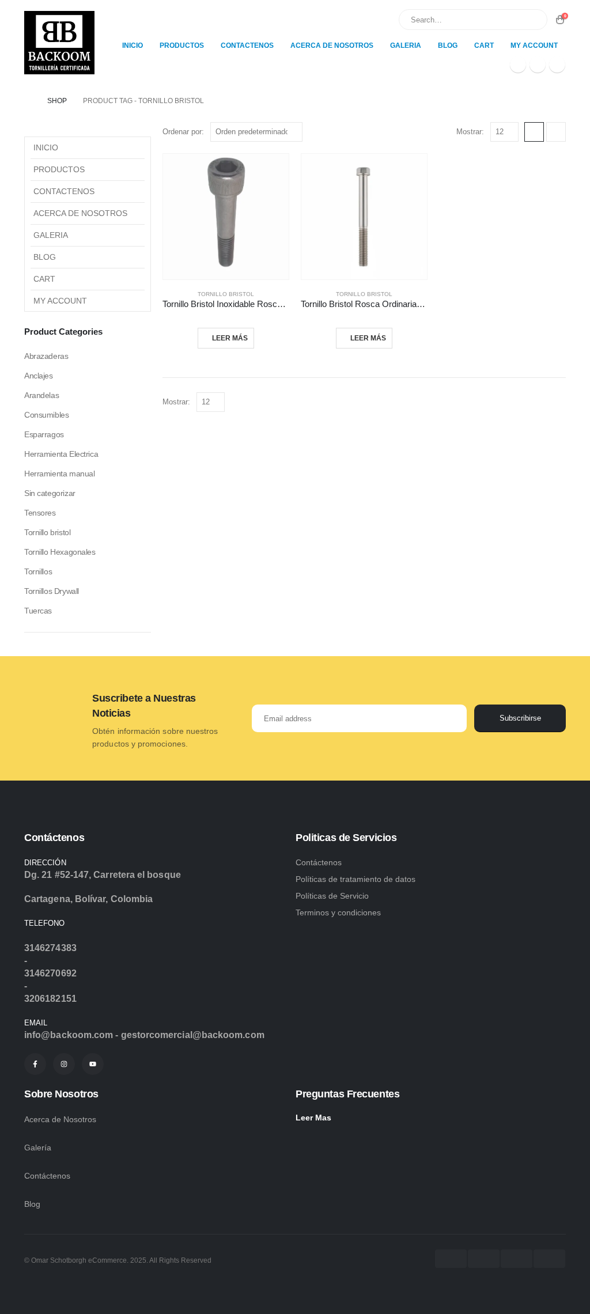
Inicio (132, 45)
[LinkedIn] (557, 64)
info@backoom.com (68, 1035)
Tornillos (38, 571)
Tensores (40, 512)
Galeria (405, 45)
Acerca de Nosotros (331, 45)
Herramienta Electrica (61, 454)
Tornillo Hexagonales (60, 551)
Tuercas (38, 610)
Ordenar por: (183, 131)
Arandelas (41, 395)
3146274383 (50, 948)
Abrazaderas (46, 356)
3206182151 (50, 999)
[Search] (531, 19)
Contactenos (247, 45)
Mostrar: (470, 131)
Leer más (230, 338)
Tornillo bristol (226, 294)
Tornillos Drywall (51, 591)
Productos (182, 45)
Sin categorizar (49, 493)
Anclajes (38, 375)
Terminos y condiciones (338, 912)
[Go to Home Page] (27, 101)
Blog (447, 45)
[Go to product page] (226, 216)
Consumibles (46, 414)
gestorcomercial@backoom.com (192, 1035)
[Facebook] (518, 64)
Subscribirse (520, 718)
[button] (534, 132)
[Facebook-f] (35, 1064)
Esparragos (44, 434)
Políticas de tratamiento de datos (355, 879)
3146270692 (50, 973)
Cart (484, 45)
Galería (39, 1147)
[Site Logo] (59, 42)
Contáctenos (54, 837)
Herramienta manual (59, 473)
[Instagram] (538, 64)
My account (534, 45)
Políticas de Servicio (332, 895)
